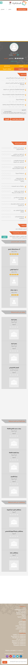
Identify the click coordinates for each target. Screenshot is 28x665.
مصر (10, 3)
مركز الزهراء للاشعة (14, 452)
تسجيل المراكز (22, 611)
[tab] (14, 242)
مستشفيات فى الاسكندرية (18, 636)
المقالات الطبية (7, 69)
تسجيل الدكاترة (22, 9)
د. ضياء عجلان (14, 290)
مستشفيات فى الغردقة (19, 637)
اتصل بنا (24, 618)
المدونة (24, 615)
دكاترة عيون (22, 630)
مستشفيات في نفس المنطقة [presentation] (16, 502)
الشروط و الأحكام (21, 614)
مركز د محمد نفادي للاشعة (14, 428)
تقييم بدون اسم (17, 119)
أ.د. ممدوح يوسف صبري (14, 249)
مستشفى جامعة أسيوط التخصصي (14, 531)
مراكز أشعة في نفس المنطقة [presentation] (17, 421)
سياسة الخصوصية (21, 612)
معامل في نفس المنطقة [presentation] (18, 312)
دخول (9, 9)
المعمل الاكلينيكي (14, 367)
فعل (4, 237)
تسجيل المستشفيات (20, 609)
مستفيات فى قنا (21, 639)
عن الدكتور (7, 66)
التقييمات (21, 69)
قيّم (5, 662)
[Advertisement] (14, 27)
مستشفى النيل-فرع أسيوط (14, 509)
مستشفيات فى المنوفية (19, 642)
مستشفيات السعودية (20, 645)
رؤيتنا (24, 608)
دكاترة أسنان (22, 621)
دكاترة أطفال (22, 624)
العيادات (21, 66)
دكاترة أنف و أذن (21, 627)
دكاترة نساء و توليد (20, 625)
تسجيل (2, 9)
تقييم (7, 119)
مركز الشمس (14, 476)
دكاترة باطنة (22, 631)
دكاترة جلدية (22, 622)
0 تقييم (6, 58)
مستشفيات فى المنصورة (19, 640)
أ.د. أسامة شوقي (14, 269)
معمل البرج (14, 319)
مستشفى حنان (14, 552)
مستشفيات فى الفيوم (19, 643)
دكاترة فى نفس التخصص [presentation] (18, 241)
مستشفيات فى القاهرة (19, 634)
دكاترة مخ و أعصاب (21, 628)
